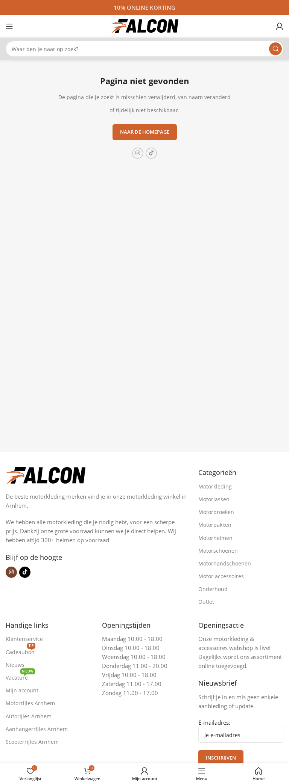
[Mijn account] (279, 26)
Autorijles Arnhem (29, 716)
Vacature (19, 676)
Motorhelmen (215, 537)
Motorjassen (214, 499)
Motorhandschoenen (224, 563)
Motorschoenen (218, 550)
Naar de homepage (144, 131)
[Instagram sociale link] (137, 153)
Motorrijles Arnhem (30, 703)
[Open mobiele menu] (9, 26)
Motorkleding (215, 486)
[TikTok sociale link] (151, 153)
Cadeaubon (20, 651)
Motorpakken (214, 524)
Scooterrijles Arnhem (32, 741)
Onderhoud (213, 589)
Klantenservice (24, 638)
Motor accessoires (221, 576)
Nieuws (15, 664)
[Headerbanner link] (144, 7)
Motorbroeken (216, 512)
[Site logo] (144, 25)
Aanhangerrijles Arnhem (37, 729)
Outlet (206, 601)
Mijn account (22, 690)
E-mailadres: (214, 722)
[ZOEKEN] (275, 48)
